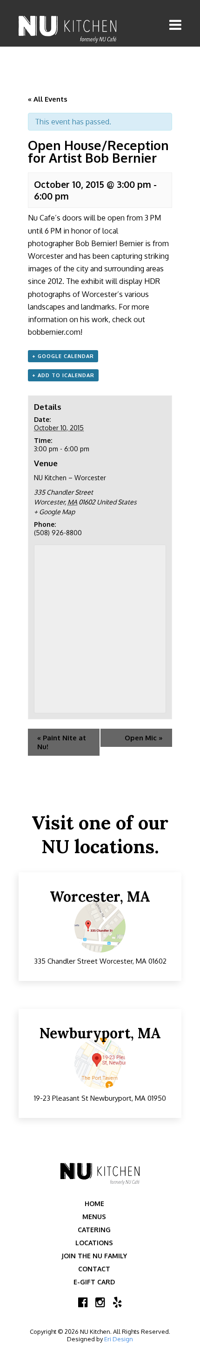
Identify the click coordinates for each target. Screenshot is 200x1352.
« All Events (47, 99)
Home (94, 1203)
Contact (94, 1269)
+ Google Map (54, 512)
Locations (94, 1243)
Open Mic (144, 737)
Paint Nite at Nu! (61, 742)
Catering (94, 1230)
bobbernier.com (54, 332)
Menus (94, 1217)
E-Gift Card (94, 1282)
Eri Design (118, 1339)
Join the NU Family (94, 1256)
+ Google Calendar (63, 356)
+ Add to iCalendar (63, 375)
